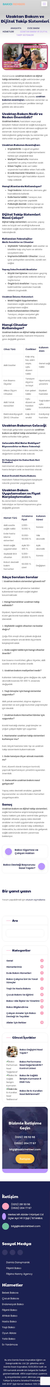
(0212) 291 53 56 (25, 1137)
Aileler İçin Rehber (16, 1022)
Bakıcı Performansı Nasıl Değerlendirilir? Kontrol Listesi (31, 1065)
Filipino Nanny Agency (19, 1274)
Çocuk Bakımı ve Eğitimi (19, 994)
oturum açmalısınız (35, 899)
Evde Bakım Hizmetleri (18, 973)
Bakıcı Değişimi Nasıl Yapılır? (31, 1051)
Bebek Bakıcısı (10, 1292)
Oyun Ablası (9, 1333)
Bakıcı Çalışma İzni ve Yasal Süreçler (22, 981)
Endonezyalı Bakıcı (13, 1304)
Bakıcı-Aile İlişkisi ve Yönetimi (22, 1001)
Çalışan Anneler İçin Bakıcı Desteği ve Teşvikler (21, 1015)
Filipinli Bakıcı (13, 1268)
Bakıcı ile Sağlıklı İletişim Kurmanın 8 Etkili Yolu (30, 1079)
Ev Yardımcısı (10, 1344)
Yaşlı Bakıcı (8, 1327)
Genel (9, 960)
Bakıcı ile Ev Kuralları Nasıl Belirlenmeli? (31, 1092)
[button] (44, 3)
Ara (15, 920)
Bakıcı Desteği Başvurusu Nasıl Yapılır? (19, 866)
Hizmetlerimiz (14, 966)
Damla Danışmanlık (18, 1262)
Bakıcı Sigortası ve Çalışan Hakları (26, 851)
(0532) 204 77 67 (25, 1143)
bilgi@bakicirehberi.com (25, 1149)
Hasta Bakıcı (9, 1321)
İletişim (25, 1158)
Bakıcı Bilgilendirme (17, 1007)
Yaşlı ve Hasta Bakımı (18, 988)
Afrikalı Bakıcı (9, 1315)
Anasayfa (16, 28)
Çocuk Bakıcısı (10, 1298)
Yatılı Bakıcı (8, 1338)
